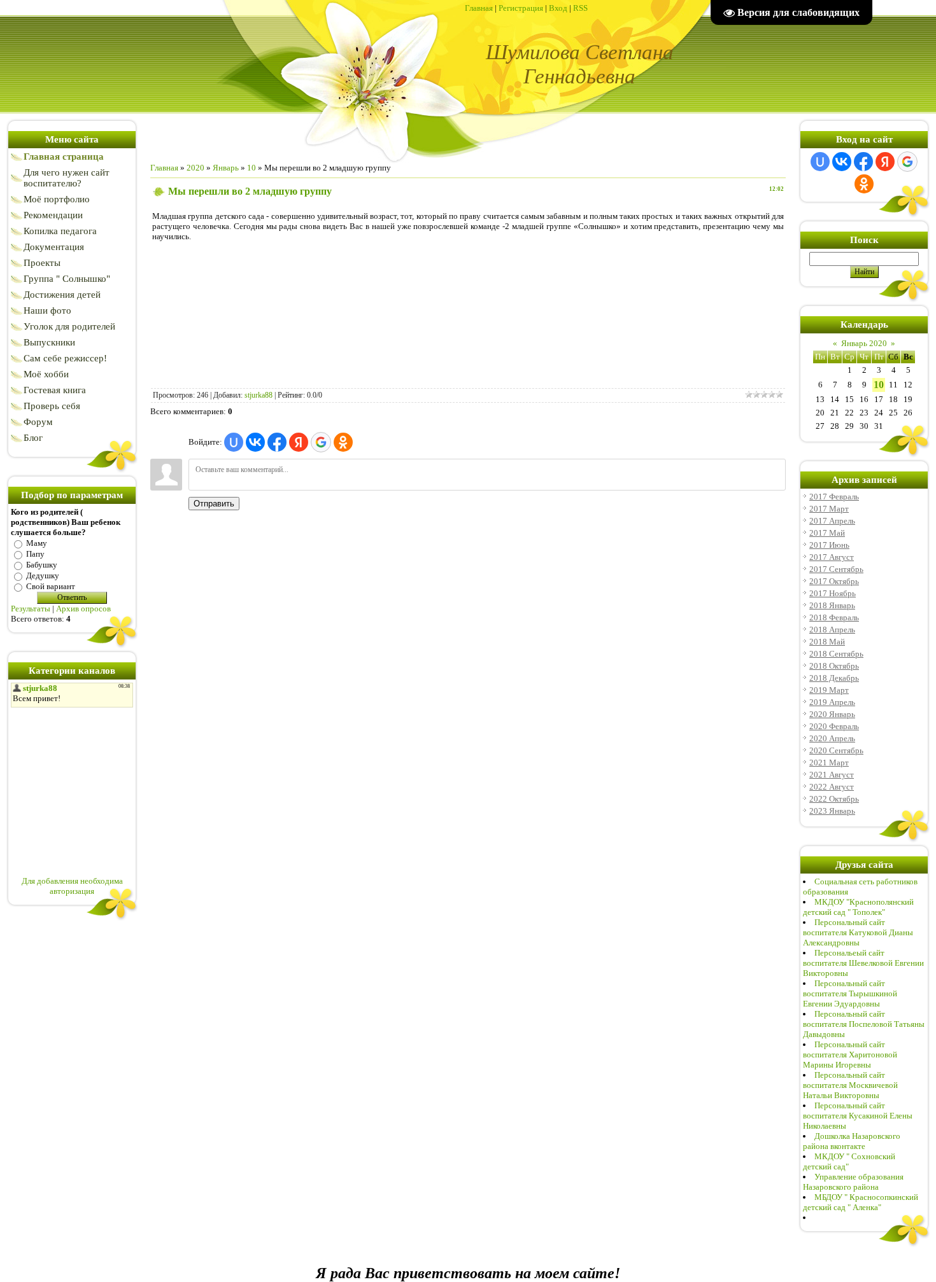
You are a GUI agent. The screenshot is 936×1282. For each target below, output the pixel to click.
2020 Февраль (834, 726)
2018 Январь (832, 605)
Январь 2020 (864, 343)
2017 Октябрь (834, 581)
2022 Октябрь (834, 799)
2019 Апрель (832, 702)
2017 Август (831, 557)
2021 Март (829, 762)
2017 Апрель (832, 521)
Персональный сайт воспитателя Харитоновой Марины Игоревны (850, 1054)
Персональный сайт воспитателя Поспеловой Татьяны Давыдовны (864, 1024)
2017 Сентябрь (836, 569)
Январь (226, 167)
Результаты (30, 608)
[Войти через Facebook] (277, 442)
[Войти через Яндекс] (298, 442)
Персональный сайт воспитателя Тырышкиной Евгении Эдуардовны (850, 993)
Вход (558, 8)
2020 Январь (832, 714)
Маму (36, 543)
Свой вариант (50, 586)
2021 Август (831, 774)
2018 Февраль (834, 617)
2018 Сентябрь (836, 653)
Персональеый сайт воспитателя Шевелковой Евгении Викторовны (863, 963)
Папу (35, 554)
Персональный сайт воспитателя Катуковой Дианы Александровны (858, 932)
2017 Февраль (834, 496)
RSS (580, 8)
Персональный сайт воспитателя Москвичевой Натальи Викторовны (850, 1085)
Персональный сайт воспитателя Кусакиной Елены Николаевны (857, 1116)
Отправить (214, 503)
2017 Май (827, 533)
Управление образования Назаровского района (853, 1182)
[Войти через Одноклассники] (343, 442)
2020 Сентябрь (836, 750)
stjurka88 (259, 395)
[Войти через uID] (233, 442)
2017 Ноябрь (832, 593)
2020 (195, 167)
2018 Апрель (832, 629)
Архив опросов (83, 608)
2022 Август (831, 786)
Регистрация (521, 8)
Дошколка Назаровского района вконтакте (851, 1141)
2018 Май (827, 641)
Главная (479, 8)
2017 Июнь (829, 545)
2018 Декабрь (834, 678)
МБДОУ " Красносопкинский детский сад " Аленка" (860, 1202)
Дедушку (42, 575)
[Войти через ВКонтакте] (255, 442)
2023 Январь (832, 811)
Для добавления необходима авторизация (72, 886)
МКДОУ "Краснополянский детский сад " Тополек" (858, 907)
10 (251, 167)
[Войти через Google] (321, 442)
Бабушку (41, 564)
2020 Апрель (832, 738)
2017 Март (829, 508)
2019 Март (829, 690)
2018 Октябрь (834, 666)
